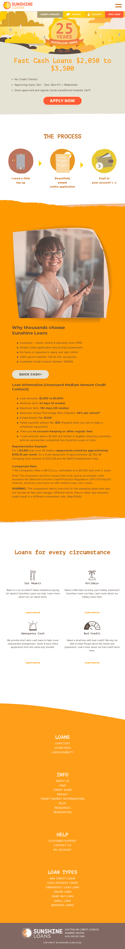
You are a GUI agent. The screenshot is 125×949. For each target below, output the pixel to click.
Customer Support (62, 840)
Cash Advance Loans (62, 882)
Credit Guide (62, 789)
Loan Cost (62, 743)
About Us (62, 780)
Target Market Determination (62, 798)
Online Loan (62, 891)
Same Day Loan (62, 896)
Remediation (62, 812)
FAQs (62, 785)
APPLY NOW (62, 100)
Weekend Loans (62, 905)
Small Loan (62, 900)
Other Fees (62, 747)
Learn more (32, 612)
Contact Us (62, 845)
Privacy (62, 794)
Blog (62, 803)
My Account (62, 849)
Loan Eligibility (62, 752)
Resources (62, 807)
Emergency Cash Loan (62, 887)
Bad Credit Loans (62, 878)
